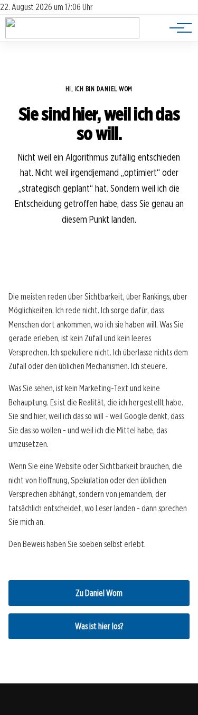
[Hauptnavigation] (176, 28)
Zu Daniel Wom (99, 593)
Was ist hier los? (99, 626)
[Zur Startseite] (72, 36)
